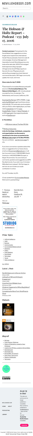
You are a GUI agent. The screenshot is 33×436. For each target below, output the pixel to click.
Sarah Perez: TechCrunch (11, 355)
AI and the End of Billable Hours (11, 283)
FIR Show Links (7, 137)
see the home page (21, 140)
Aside (5, 241)
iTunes (13, 111)
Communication (8, 245)
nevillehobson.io (24, 409)
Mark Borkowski (8, 350)
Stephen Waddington (10, 357)
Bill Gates (6, 340)
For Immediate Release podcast (12, 246)
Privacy (19, 434)
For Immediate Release (9, 24)
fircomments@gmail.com (17, 151)
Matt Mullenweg (8, 351)
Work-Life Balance (9, 260)
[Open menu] (3, 16)
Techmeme (7, 359)
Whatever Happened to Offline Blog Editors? (16, 287)
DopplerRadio (6, 111)
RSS (26, 434)
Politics (6, 250)
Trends (6, 258)
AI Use (23, 434)
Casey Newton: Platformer (11, 342)
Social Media (7, 254)
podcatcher (10, 109)
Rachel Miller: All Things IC (11, 353)
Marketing (7, 248)
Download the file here (9, 100)
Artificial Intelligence (9, 239)
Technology (7, 256)
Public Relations (8, 252)
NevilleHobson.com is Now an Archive (14, 273)
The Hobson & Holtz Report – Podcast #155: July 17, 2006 (15, 34)
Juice (20, 109)
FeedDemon (11, 115)
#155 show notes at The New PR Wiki (16, 124)
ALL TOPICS (5, 264)
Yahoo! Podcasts (22, 111)
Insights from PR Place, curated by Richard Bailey (17, 348)
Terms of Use (13, 434)
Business (6, 243)
